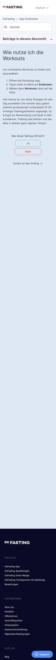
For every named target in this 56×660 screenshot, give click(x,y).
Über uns (9, 607)
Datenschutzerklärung (16, 629)
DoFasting (9, 18)
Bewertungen (11, 584)
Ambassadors (12, 625)
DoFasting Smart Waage (17, 575)
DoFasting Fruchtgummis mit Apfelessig (25, 579)
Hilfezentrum (11, 616)
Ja (28, 143)
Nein (28, 151)
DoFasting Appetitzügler (17, 571)
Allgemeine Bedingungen (17, 634)
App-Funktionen (28, 18)
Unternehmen (13, 598)
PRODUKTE (10, 557)
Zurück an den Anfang (26, 163)
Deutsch (41, 7)
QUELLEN (10, 648)
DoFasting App (12, 566)
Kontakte (9, 611)
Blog (7, 656)
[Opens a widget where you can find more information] (42, 654)
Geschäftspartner (13, 620)
